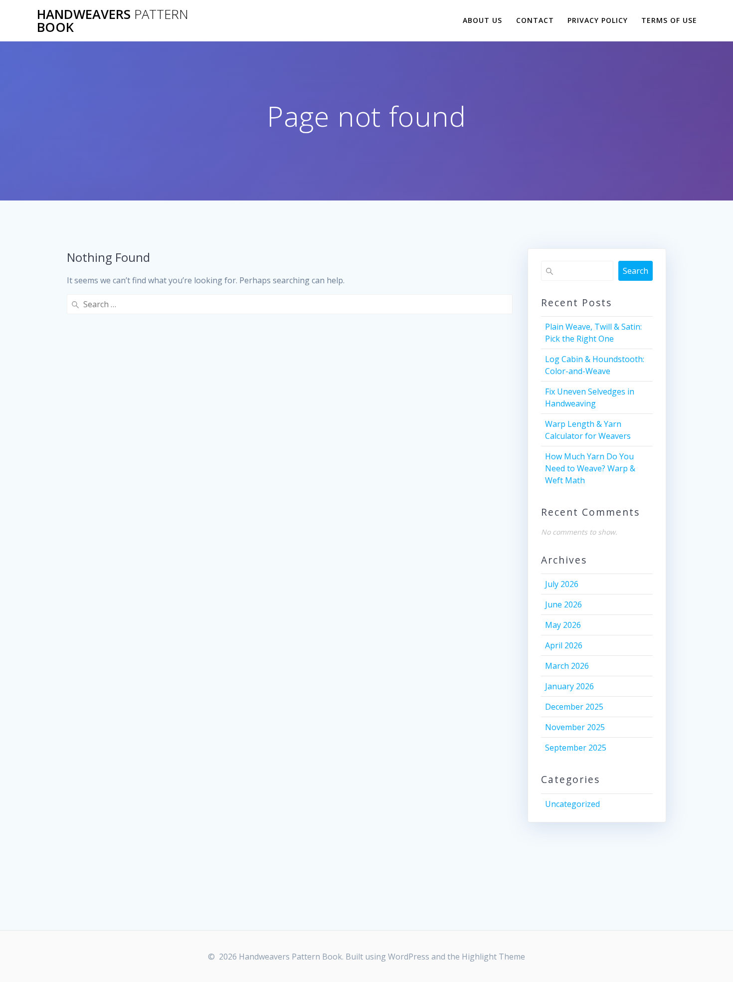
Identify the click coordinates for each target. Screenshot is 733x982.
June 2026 (563, 604)
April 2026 (563, 645)
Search (635, 270)
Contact (535, 20)
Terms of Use (669, 20)
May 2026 (563, 624)
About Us (482, 20)
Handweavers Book (112, 20)
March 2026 (567, 665)
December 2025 (574, 706)
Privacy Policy (597, 20)
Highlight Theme (493, 956)
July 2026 (561, 584)
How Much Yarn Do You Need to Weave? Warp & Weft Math (590, 468)
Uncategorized (572, 803)
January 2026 (569, 686)
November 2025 (575, 727)
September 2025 (575, 747)
